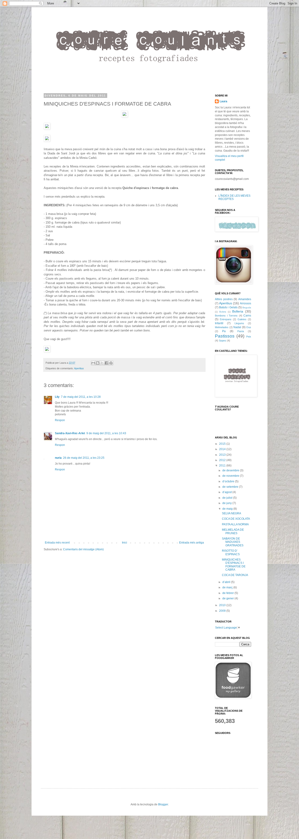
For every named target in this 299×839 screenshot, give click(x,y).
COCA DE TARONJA (235, 575)
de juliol (227, 497)
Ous (248, 327)
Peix (248, 336)
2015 (222, 443)
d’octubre (228, 481)
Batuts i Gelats (228, 307)
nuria (58, 457)
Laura (223, 101)
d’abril (226, 582)
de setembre (230, 486)
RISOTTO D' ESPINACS (231, 552)
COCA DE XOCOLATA (236, 518)
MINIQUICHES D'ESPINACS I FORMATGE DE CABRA (234, 564)
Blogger (163, 804)
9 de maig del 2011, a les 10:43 (106, 433)
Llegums (239, 323)
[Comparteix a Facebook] (106, 363)
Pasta (240, 331)
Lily (57, 396)
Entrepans (225, 319)
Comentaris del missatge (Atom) (83, 549)
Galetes (242, 319)
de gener (228, 598)
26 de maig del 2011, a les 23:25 (83, 457)
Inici (124, 542)
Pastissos (225, 336)
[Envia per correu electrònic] (93, 363)
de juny (227, 503)
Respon (60, 420)
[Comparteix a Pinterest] (111, 363)
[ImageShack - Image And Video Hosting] (124, 116)
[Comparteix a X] (102, 363)
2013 (222, 454)
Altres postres (224, 299)
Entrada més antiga (191, 542)
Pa (224, 331)
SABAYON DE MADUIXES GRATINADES (232, 542)
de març (227, 587)
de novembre (231, 475)
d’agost (227, 492)
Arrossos (245, 303)
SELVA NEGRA (231, 513)
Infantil (219, 323)
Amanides (244, 299)
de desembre (231, 470)
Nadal (237, 327)
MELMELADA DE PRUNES (233, 531)
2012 (222, 460)
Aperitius (79, 368)
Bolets (222, 311)
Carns (247, 315)
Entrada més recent (57, 542)
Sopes (222, 340)
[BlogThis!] (97, 363)
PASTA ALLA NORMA (235, 524)
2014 (222, 449)
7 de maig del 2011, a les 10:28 (81, 396)
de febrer (228, 593)
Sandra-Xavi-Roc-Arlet (70, 433)
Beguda (246, 307)
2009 (222, 610)
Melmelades (221, 327)
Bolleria (237, 311)
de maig (227, 508)
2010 (222, 605)
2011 (222, 465)
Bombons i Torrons (226, 315)
